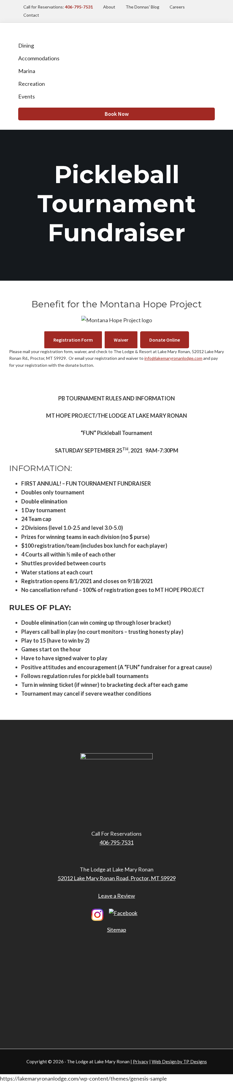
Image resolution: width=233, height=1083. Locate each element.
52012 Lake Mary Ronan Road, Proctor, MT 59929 (117, 878)
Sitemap (116, 929)
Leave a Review (116, 895)
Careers (177, 6)
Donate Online (169, 339)
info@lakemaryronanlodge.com (173, 358)
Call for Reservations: (58, 6)
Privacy (140, 1061)
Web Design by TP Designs (179, 1061)
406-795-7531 (116, 842)
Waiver (125, 339)
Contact (31, 15)
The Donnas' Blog (142, 6)
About (109, 6)
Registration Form (77, 339)
